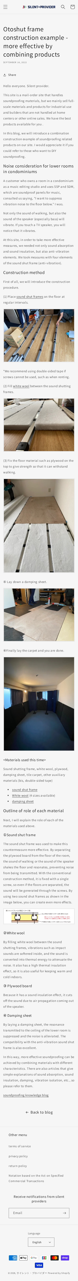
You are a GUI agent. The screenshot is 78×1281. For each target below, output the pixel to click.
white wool (21, 386)
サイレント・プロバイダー (32, 1273)
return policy (18, 1166)
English (37, 1242)
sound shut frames (29, 296)
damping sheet (23, 801)
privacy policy (18, 1156)
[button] (5, 7)
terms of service (20, 1146)
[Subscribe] (64, 1213)
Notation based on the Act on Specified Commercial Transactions (36, 1178)
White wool (20, 795)
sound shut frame (24, 790)
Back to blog (42, 1112)
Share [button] (12, 75)
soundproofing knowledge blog (26, 1095)
